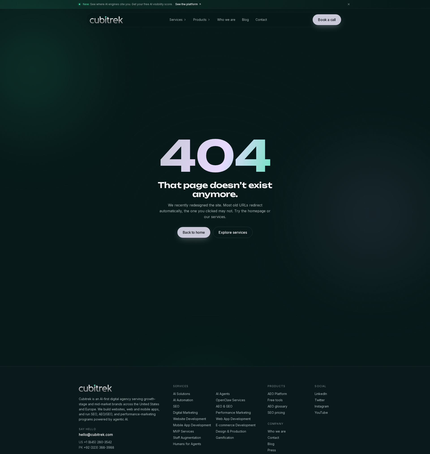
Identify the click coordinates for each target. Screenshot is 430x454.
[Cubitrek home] (106, 19)
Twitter (320, 400)
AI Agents (223, 394)
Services (176, 19)
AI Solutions (181, 394)
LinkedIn (321, 394)
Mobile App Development (192, 425)
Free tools (275, 400)
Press (272, 450)
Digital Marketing (185, 412)
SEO (176, 406)
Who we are (226, 19)
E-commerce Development (236, 425)
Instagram (322, 406)
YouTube (321, 412)
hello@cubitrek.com (96, 434)
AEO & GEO (224, 406)
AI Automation (183, 400)
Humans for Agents (187, 444)
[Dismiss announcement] (348, 4)
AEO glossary (277, 406)
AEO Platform (277, 394)
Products (199, 19)
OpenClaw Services (230, 400)
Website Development (189, 419)
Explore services (233, 232)
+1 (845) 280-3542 (95, 442)
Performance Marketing (233, 412)
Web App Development (233, 419)
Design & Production (231, 431)
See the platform (186, 4)
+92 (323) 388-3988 (96, 447)
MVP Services (183, 431)
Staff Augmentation (187, 437)
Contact (261, 19)
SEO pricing (276, 412)
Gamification (225, 437)
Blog (245, 19)
